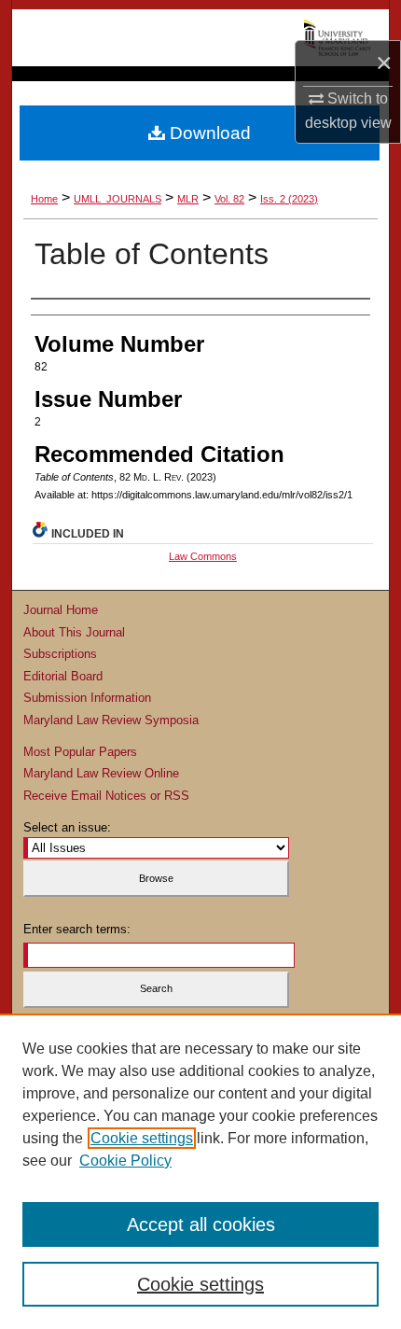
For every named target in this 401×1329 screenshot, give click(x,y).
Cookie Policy (125, 1160)
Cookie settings (141, 1138)
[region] (200, 1171)
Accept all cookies (201, 1224)
